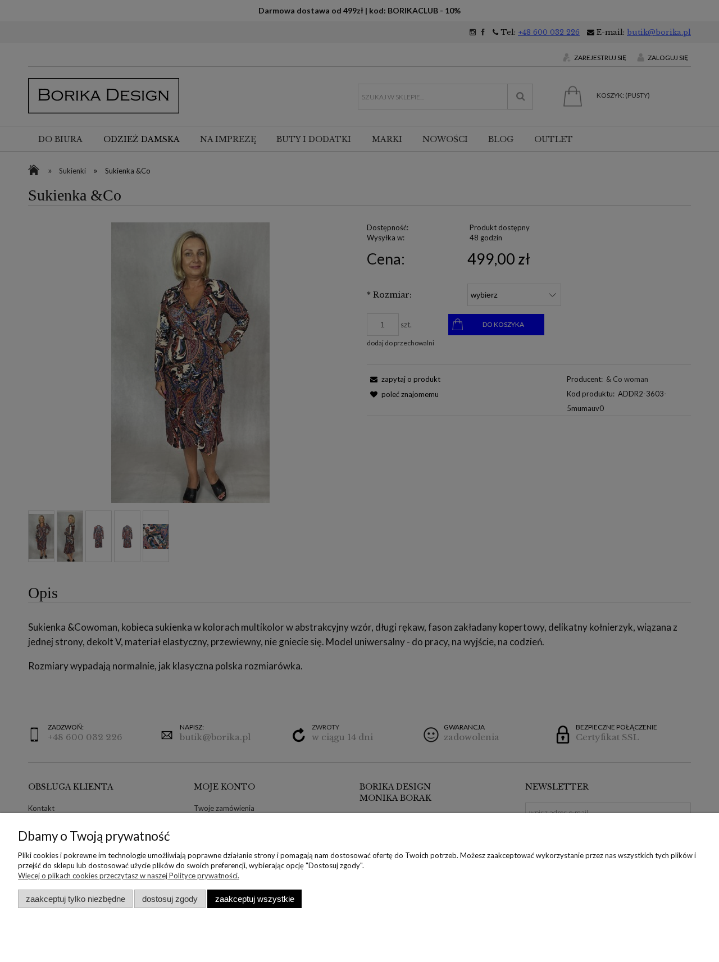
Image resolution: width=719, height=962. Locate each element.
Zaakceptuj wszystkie (254, 899)
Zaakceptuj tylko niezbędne (75, 899)
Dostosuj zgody (170, 899)
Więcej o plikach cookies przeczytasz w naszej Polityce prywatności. (128, 875)
